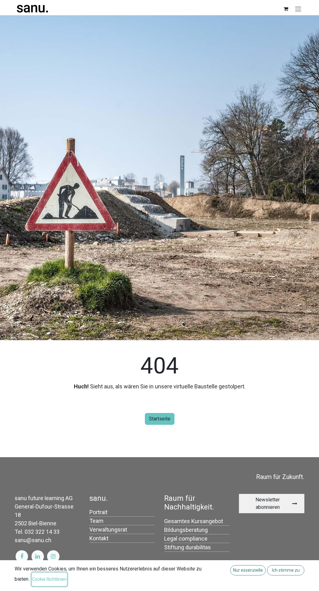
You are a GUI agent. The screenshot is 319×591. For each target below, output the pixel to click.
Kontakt (98, 538)
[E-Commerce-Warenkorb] (285, 8)
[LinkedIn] (37, 556)
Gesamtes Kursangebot (193, 521)
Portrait (98, 512)
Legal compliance (185, 538)
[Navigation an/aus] (298, 8)
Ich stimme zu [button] (286, 570)
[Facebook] (22, 556)
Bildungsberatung (186, 530)
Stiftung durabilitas (187, 547)
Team (96, 521)
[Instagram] (53, 556)
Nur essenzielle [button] (248, 570)
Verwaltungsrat (108, 529)
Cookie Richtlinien (49, 579)
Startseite (159, 419)
